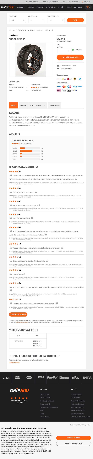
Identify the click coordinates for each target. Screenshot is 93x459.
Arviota (23, 105)
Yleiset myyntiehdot (78, 410)
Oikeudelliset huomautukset (80, 417)
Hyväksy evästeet (73, 438)
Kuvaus (13, 105)
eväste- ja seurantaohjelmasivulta (23, 453)
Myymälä (61, 7)
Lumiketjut (40, 7)
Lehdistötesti (44, 394)
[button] (23, 184)
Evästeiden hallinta (77, 413)
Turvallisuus (54, 105)
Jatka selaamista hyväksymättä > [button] (80, 425)
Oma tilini (86, 2)
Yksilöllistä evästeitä (73, 443)
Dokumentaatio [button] (14, 362)
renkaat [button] (20, 7)
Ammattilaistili (45, 404)
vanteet (31, 7)
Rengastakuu (44, 417)
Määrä (60, 48)
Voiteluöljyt (51, 7)
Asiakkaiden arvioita (32, 2)
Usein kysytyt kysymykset (51, 2)
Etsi (75, 20)
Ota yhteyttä (75, 398)
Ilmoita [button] (11, 183)
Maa (41, 410)
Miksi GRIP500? (45, 398)
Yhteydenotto (73, 2)
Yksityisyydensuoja (77, 404)
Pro (64, 2)
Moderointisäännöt (77, 407)
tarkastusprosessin (22, 322)
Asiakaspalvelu (76, 394)
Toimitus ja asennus (74, 7)
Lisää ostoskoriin (71, 57)
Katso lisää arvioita (18, 314)
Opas (42, 413)
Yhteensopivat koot (37, 105)
